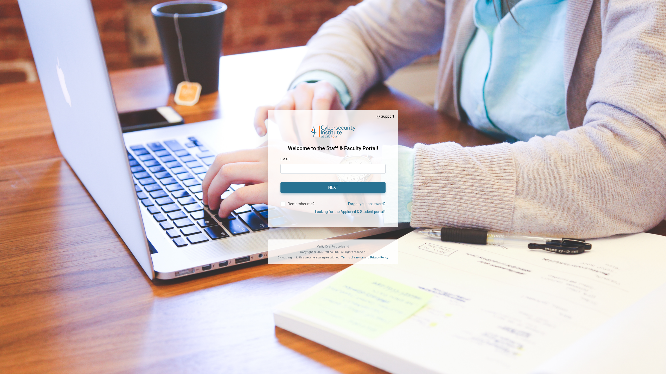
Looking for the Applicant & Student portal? (350, 212)
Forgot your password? (367, 204)
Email (285, 159)
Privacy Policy (379, 257)
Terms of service (352, 257)
